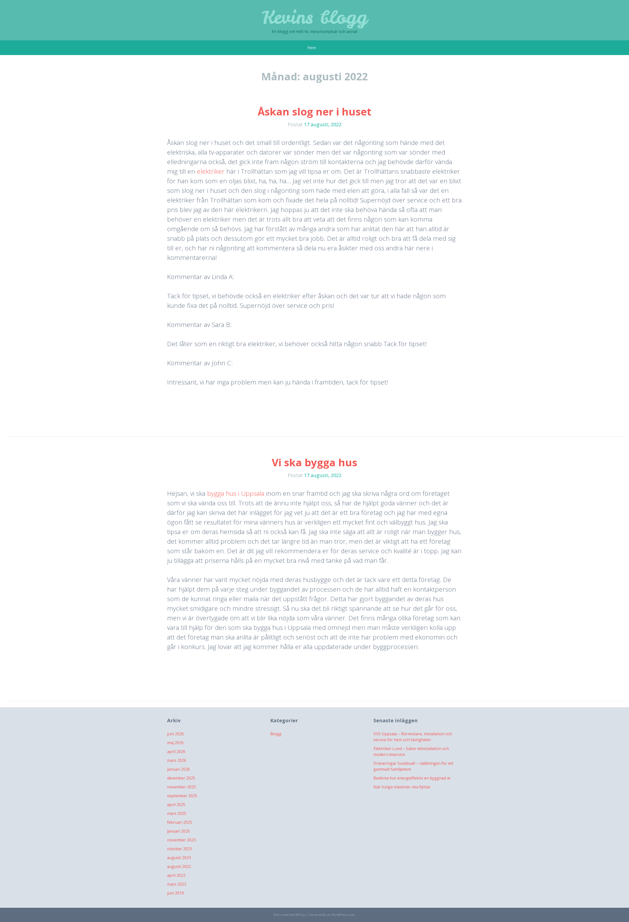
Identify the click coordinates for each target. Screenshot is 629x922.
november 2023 (181, 840)
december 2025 (181, 778)
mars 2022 (176, 884)
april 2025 (176, 804)
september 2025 (182, 795)
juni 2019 (175, 893)
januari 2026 (178, 769)
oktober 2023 (179, 848)
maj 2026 (175, 742)
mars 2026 (176, 760)
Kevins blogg (314, 17)
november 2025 (181, 787)
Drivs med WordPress (289, 914)
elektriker (211, 171)
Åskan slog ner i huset (314, 111)
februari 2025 (179, 822)
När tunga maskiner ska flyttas (401, 787)
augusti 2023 (179, 857)
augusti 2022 (179, 866)
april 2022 (176, 875)
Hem (311, 47)
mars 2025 (176, 813)
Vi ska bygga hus (314, 462)
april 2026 (176, 751)
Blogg (275, 734)
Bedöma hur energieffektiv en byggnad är (412, 778)
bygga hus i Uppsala (235, 493)
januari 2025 (178, 831)
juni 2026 (175, 734)
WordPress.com (343, 914)
